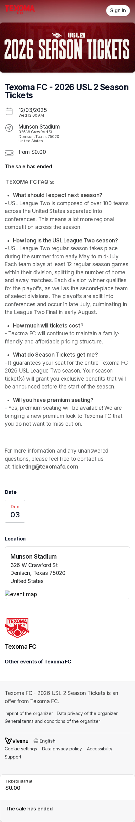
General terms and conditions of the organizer (52, 721)
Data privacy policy (62, 748)
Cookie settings (21, 748)
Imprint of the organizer (29, 713)
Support (13, 756)
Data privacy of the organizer (87, 713)
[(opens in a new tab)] (67, 595)
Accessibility (99, 748)
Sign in (118, 10)
